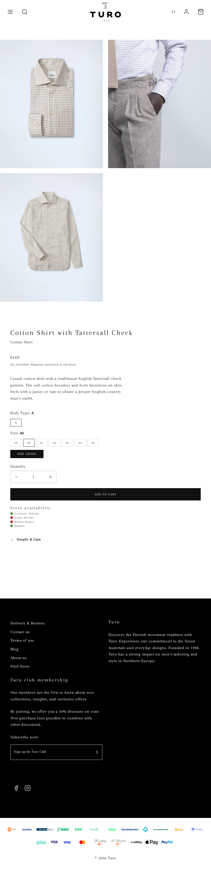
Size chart (27, 454)
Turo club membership (39, 680)
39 (16, 443)
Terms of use (22, 640)
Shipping (36, 364)
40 (29, 443)
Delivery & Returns (28, 623)
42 (54, 443)
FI (173, 12)
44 (80, 443)
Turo (114, 622)
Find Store (20, 666)
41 (41, 443)
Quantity (18, 466)
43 (67, 443)
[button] (10, 12)
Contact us (20, 632)
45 (93, 443)
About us (19, 657)
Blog (15, 649)
